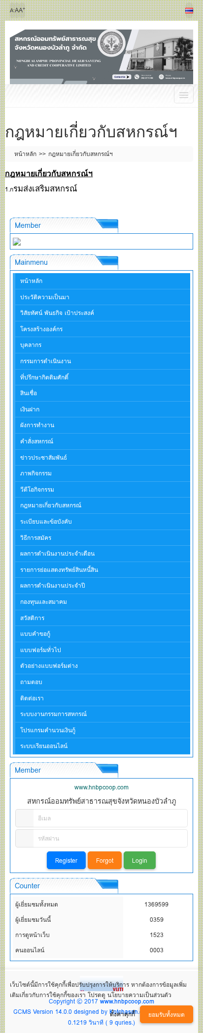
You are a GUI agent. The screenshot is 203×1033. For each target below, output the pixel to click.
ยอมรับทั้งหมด (166, 1014)
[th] (189, 10)
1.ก (9, 189)
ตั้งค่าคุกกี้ (122, 1014)
